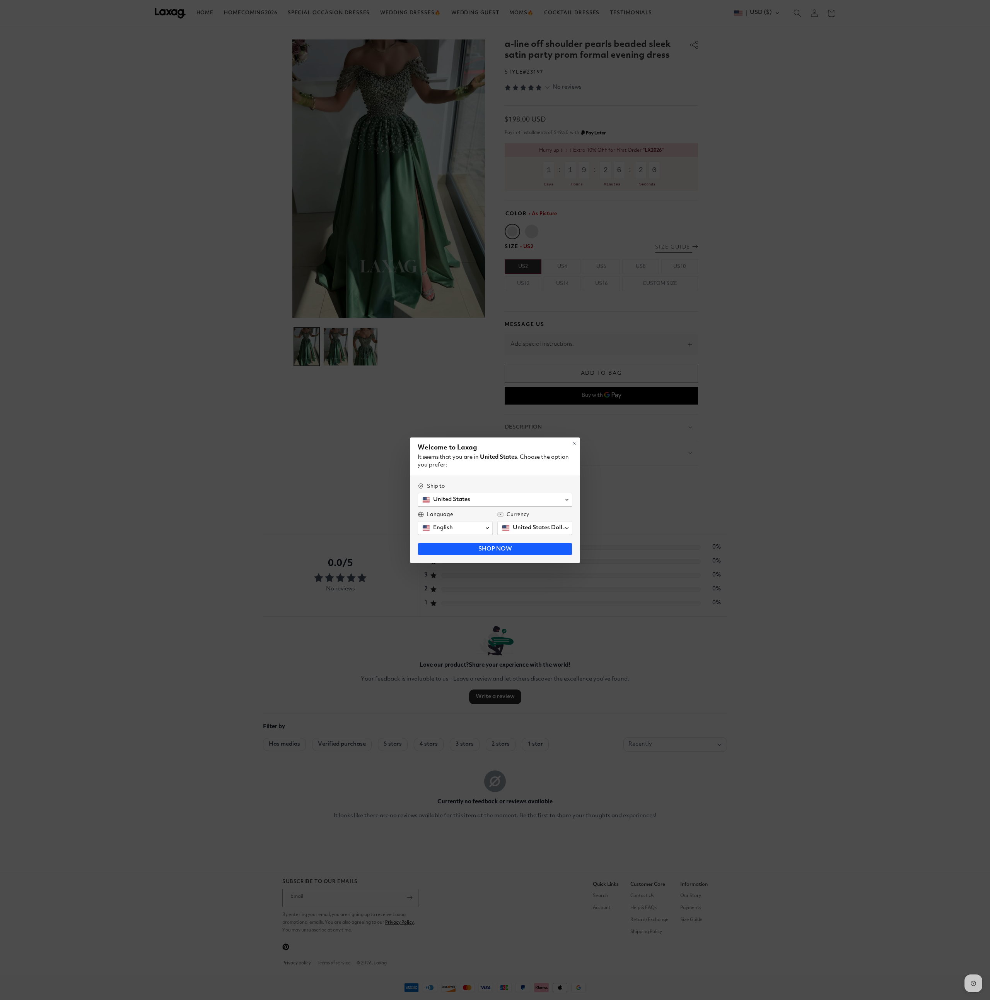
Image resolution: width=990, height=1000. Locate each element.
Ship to (436, 486)
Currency (518, 514)
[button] (495, 500)
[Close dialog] (574, 443)
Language (440, 514)
